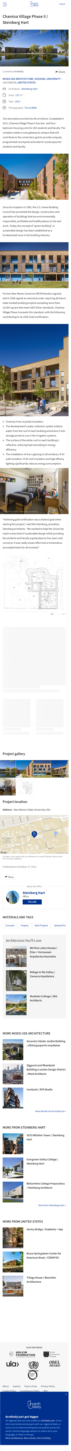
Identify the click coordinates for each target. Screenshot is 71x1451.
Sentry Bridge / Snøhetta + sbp (45, 1229)
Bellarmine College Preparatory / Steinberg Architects (46, 1186)
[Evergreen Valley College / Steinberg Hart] (13, 1168)
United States (27, 82)
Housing (40, 79)
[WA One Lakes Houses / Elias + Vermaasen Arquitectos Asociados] (16, 956)
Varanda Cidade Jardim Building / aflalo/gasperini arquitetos (46, 1043)
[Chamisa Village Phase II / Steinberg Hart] (24, 769)
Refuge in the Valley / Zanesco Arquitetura (42, 974)
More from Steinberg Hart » (52, 1205)
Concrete (9, 925)
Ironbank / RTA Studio (40, 1090)
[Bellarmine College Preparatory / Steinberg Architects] (13, 1192)
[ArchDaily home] (34, 4)
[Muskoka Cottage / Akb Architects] (16, 1004)
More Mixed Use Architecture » (50, 1111)
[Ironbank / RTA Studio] (13, 1098)
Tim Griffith (30, 108)
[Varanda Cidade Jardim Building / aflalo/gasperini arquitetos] (13, 1049)
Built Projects (41, 925)
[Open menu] (4, 4)
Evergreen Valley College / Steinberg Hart (42, 1162)
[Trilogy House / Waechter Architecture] (13, 1286)
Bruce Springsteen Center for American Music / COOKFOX (44, 1256)
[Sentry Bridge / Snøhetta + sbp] (13, 1237)
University (54, 79)
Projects (25, 925)
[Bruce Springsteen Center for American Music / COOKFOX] (13, 1262)
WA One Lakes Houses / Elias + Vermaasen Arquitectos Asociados (43, 952)
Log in (62, 4)
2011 (17, 101)
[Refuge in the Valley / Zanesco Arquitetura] (16, 980)
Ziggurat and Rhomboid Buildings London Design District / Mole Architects (46, 1069)
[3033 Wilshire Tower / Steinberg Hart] (13, 1143)
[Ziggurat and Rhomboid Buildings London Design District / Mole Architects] (13, 1073)
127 (17, 95)
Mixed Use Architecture (18, 79)
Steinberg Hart (29, 89)
